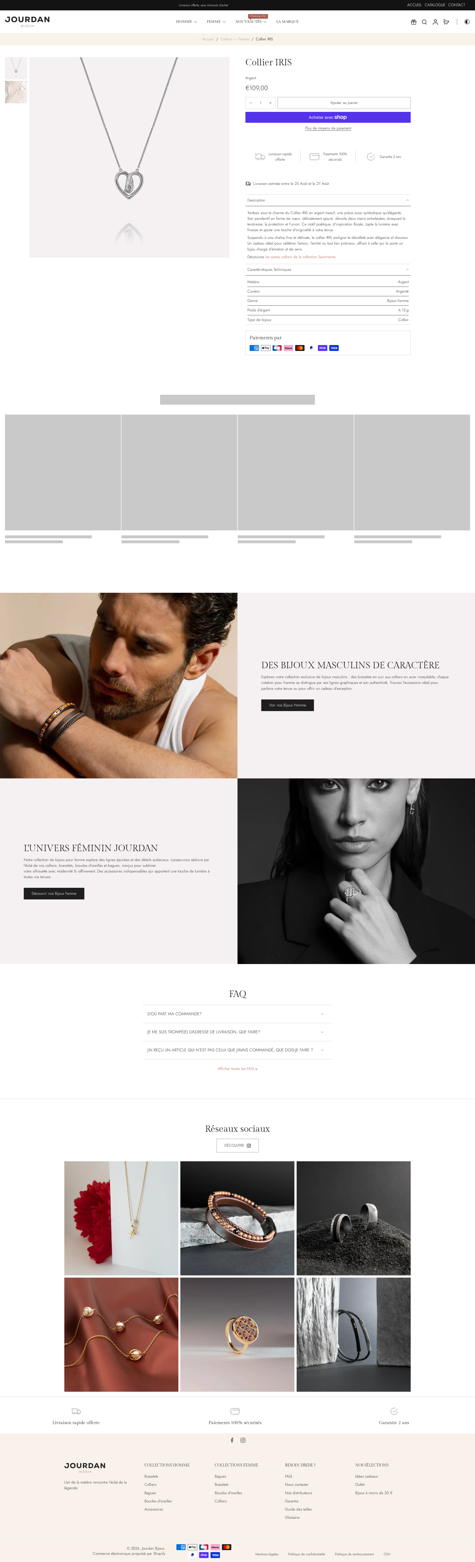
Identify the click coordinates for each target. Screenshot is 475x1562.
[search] (424, 22)
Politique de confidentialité (306, 1554)
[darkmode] (463, 22)
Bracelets (151, 1476)
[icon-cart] (446, 21)
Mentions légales (266, 1554)
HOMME (184, 21)
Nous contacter (297, 1484)
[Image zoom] (129, 157)
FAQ (288, 1476)
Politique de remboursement (354, 1554)
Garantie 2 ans (394, 1422)
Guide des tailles (298, 1509)
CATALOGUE (435, 5)
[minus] (251, 103)
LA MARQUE (287, 21)
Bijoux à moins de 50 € (374, 1492)
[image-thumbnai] (16, 68)
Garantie (291, 1501)
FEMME (214, 21)
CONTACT (456, 5)
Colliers (150, 1484)
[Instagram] (243, 1440)
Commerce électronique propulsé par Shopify (129, 1553)
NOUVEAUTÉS (248, 21)
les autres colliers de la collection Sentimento (300, 257)
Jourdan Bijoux (153, 1548)
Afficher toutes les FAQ (236, 1068)
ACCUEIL (414, 5)
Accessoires (153, 1509)
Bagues (150, 1492)
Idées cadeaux (366, 1476)
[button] (344, 103)
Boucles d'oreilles (158, 1501)
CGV (387, 1554)
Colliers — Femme (234, 39)
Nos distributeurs (298, 1492)
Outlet (359, 1484)
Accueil (208, 39)
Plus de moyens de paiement (328, 128)
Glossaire (292, 1517)
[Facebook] (232, 1440)
